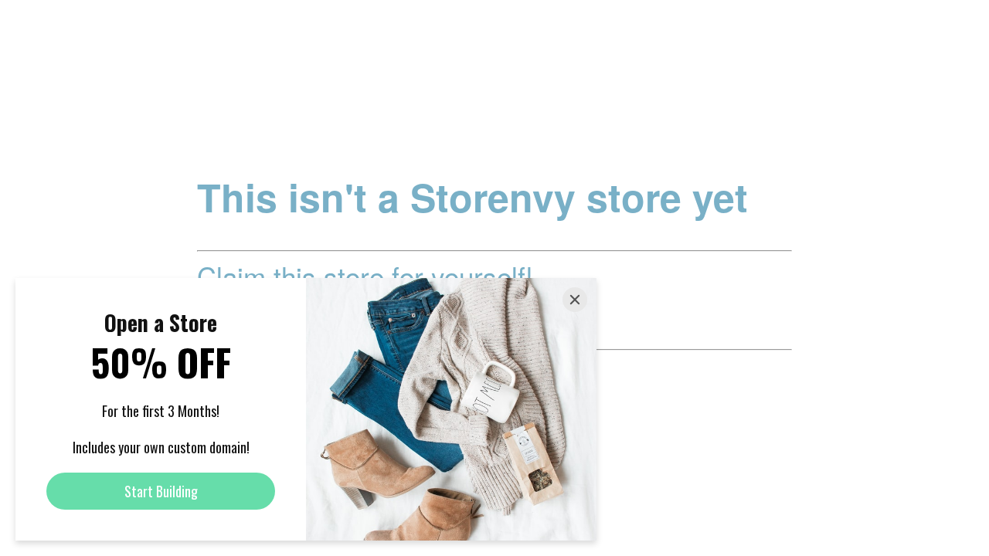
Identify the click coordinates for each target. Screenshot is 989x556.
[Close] (574, 299)
